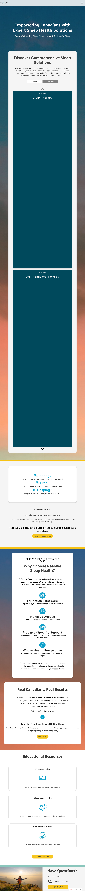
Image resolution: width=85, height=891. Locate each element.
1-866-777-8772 (60, 881)
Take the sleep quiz (42, 536)
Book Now (42, 736)
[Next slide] (42, 448)
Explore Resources (42, 856)
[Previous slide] (42, 90)
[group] (42, 179)
